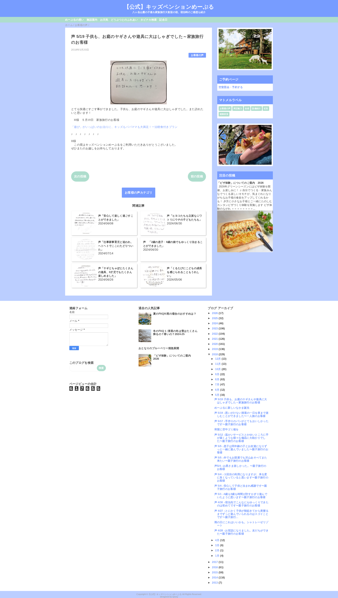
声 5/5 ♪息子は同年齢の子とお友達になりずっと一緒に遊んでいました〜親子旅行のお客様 (241, 449)
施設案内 (92, 19)
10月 (218, 369)
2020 (215, 343)
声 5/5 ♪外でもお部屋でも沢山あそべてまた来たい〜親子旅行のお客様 (240, 459)
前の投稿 (197, 176)
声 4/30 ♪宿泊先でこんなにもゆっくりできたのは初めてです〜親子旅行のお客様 (241, 504)
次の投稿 (80, 176)
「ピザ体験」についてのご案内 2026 (240, 182)
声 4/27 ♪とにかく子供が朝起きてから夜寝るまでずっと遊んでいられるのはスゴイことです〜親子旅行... (241, 514)
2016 (215, 567)
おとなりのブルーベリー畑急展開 (159, 348)
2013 (215, 582)
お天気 (104, 19)
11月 (218, 363)
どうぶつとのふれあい (124, 19)
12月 (218, 358)
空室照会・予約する (231, 87)
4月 (217, 540)
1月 (217, 555)
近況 (266, 108)
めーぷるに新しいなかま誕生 (231, 407)
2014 (215, 577)
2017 (215, 561)
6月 (217, 389)
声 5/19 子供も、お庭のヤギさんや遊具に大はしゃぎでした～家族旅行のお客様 (240, 401)
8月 (217, 379)
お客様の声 (197, 55)
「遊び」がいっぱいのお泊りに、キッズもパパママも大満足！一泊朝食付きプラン (124, 126)
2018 (215, 354)
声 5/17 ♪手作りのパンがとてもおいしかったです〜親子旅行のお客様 (241, 423)
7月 (217, 384)
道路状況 (224, 114)
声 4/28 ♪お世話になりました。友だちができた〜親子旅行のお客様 (241, 532)
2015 (215, 572)
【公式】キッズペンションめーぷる (169, 7)
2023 (215, 328)
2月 (217, 550)
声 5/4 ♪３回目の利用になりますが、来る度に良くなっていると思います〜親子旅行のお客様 (241, 477)
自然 (247, 108)
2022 (215, 333)
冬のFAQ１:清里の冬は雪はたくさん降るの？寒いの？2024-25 (175, 332)
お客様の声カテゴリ (138, 192)
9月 (217, 374)
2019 (215, 349)
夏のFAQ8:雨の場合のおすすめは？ (174, 313)
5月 (217, 394)
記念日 (163, 19)
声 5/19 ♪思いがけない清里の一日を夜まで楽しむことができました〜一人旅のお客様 (241, 414)
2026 (215, 313)
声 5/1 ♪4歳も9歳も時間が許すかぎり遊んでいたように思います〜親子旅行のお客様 (240, 495)
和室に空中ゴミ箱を (226, 429)
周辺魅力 (237, 108)
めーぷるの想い (74, 19)
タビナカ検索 (148, 19)
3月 (217, 545)
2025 (215, 318)
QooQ (175, 597)
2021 (215, 338)
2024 (215, 323)
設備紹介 (256, 108)
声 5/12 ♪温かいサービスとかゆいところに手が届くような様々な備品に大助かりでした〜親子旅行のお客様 (241, 437)
